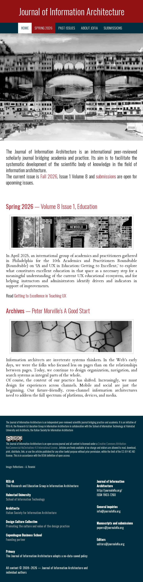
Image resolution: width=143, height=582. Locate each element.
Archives (48, 310)
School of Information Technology (25, 499)
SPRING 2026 (43, 28)
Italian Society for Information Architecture (31, 512)
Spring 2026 (51, 206)
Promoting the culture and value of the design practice (37, 526)
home (25, 28)
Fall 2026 (48, 176)
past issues (66, 28)
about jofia (89, 28)
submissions (113, 28)
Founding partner (15, 539)
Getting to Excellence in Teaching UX (40, 295)
